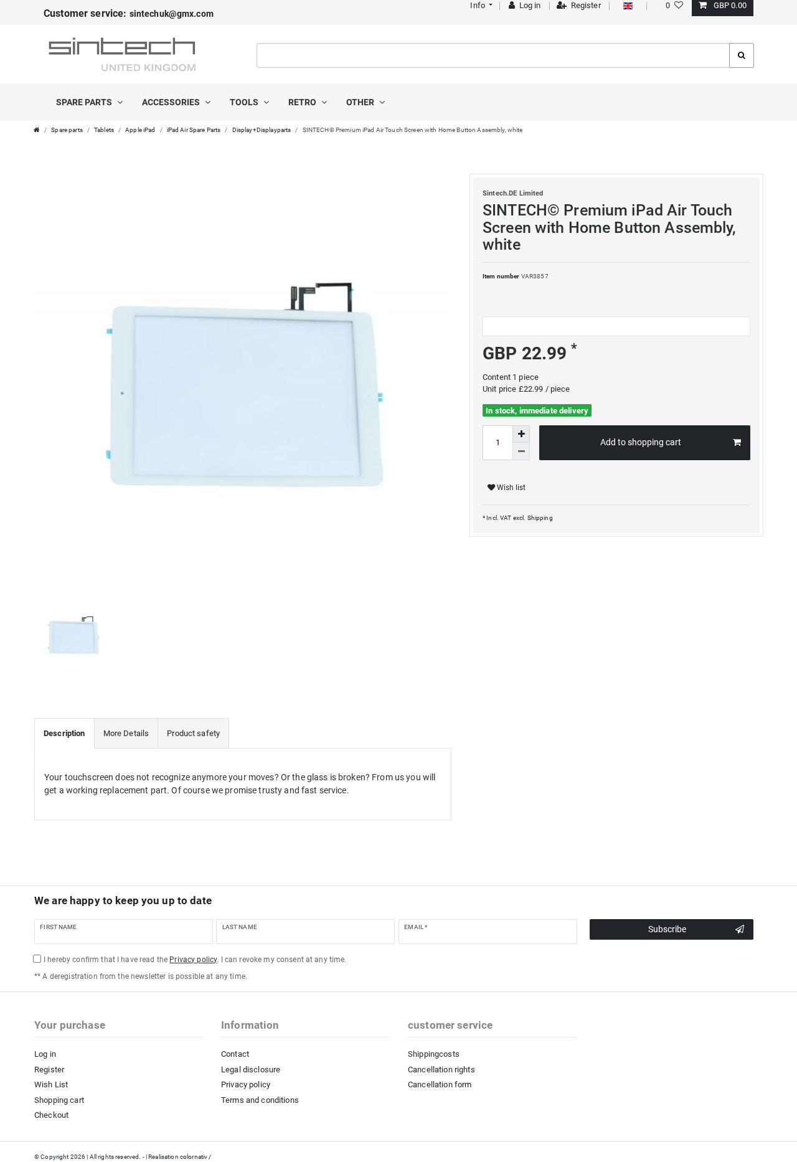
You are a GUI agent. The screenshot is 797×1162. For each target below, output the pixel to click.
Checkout (51, 1115)
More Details (126, 733)
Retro (303, 102)
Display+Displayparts (261, 130)
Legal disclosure (250, 1069)
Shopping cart (59, 1100)
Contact (235, 1054)
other (361, 102)
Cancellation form (439, 1084)
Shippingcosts (434, 1054)
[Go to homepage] (37, 130)
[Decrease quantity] (521, 451)
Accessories (172, 102)
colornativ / (196, 1157)
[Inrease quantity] (521, 434)
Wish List (51, 1084)
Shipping (539, 518)
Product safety (193, 733)
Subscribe (667, 929)
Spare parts (85, 102)
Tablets (104, 130)
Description (64, 733)
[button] (480, 5)
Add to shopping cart (640, 442)
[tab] (64, 733)
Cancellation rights (441, 1069)
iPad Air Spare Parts (194, 130)
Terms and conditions (260, 1100)
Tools (245, 102)
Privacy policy (245, 1084)
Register (49, 1069)
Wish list (510, 487)
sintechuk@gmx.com (129, 14)
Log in (45, 1054)
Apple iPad (140, 130)
